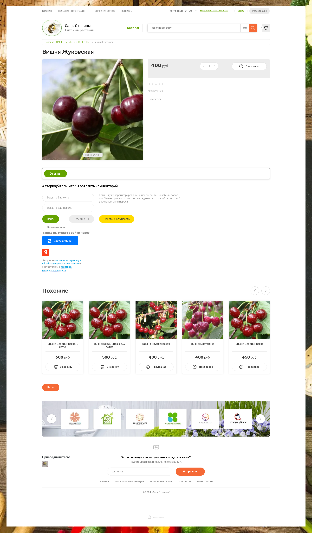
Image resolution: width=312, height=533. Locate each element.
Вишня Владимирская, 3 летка (109, 345)
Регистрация (259, 11)
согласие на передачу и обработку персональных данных (61, 262)
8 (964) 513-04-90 (181, 11)
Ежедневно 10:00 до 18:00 (214, 10)
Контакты (127, 11)
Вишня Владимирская (249, 343)
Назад (50, 387)
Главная (47, 11)
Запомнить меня (56, 227)
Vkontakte (60, 240)
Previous (51, 418)
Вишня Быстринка (202, 343)
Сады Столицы (78, 26)
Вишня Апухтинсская (156, 343)
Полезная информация (71, 11)
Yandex (45, 252)
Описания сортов (105, 11)
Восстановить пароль (117, 219)
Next (266, 291)
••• (140, 10)
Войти (241, 11)
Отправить (190, 471)
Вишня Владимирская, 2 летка (62, 345)
